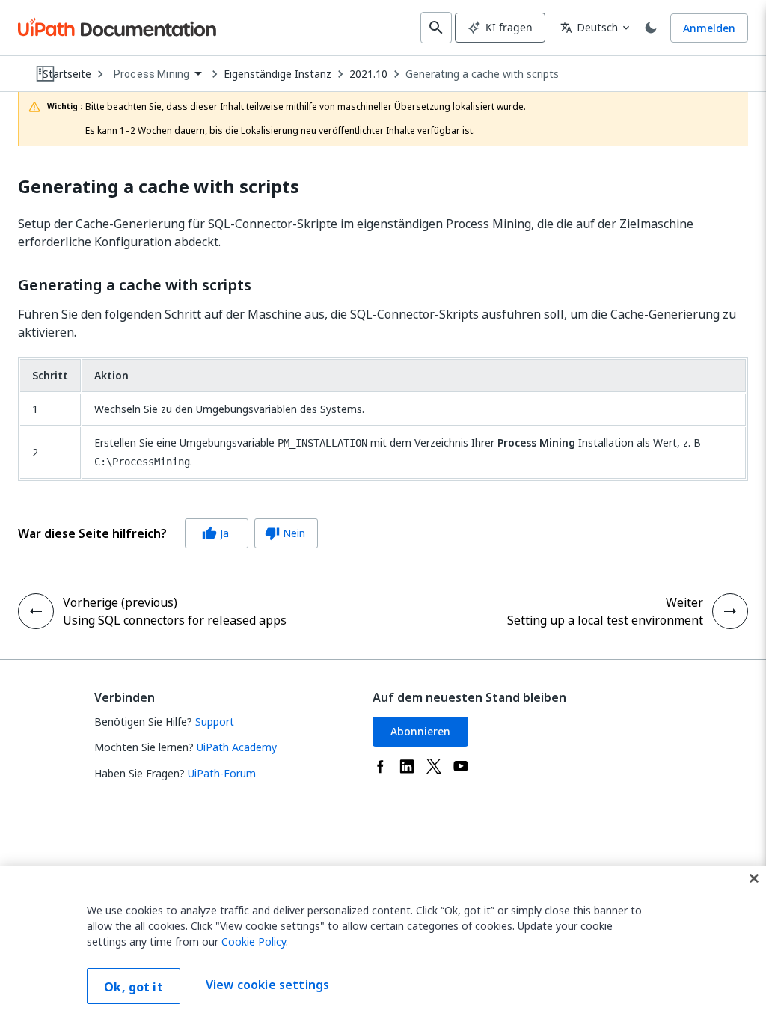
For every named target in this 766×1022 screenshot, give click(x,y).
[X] (433, 766)
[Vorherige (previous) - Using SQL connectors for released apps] (36, 611)
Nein (285, 533)
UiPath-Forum (222, 773)
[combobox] (157, 74)
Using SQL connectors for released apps (175, 620)
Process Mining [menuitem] (151, 74)
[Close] (754, 878)
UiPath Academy (237, 747)
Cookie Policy (253, 941)
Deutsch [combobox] (589, 27)
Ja (215, 533)
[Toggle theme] (650, 27)
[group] (168, 533)
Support (214, 721)
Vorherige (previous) (120, 602)
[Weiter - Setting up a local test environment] (730, 611)
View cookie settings (267, 985)
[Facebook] (380, 766)
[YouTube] (460, 766)
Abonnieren (420, 731)
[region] (383, 944)
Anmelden (709, 28)
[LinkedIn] (406, 766)
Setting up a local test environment (605, 620)
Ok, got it (133, 987)
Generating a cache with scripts (482, 74)
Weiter (684, 602)
